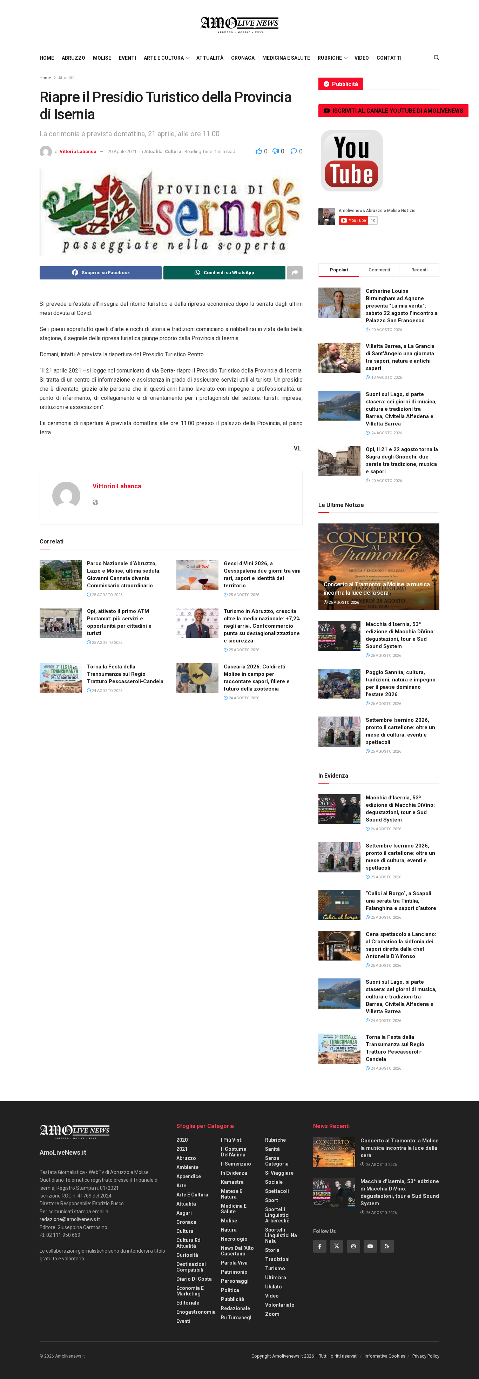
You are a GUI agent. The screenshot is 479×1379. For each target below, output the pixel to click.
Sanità (272, 1149)
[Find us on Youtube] (370, 1246)
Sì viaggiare (279, 1173)
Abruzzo (73, 58)
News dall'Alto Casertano (237, 1250)
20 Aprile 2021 (122, 151)
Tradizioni (277, 1259)
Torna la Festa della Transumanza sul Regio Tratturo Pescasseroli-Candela (125, 674)
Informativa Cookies (385, 1356)
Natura (229, 1230)
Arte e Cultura (164, 58)
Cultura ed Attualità (188, 1243)
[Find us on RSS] (387, 1246)
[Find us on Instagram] (353, 1246)
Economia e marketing (190, 1290)
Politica (230, 1290)
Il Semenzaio (236, 1164)
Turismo (275, 1268)
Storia (272, 1250)
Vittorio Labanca (78, 151)
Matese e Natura (231, 1194)
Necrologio (234, 1239)
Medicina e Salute (286, 58)
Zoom (272, 1314)
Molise (102, 58)
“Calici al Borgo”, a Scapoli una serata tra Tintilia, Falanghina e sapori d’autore (401, 900)
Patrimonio (234, 1272)
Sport (271, 1200)
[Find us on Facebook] (319, 1246)
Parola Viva (234, 1263)
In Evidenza (234, 1173)
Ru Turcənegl (236, 1317)
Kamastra (232, 1182)
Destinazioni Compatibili (191, 1267)
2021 (182, 1149)
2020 (182, 1140)
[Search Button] (436, 58)
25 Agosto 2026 (106, 595)
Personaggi (235, 1281)
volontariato (280, 1305)
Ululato (273, 1286)
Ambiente (187, 1167)
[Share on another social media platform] (295, 272)
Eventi (127, 58)
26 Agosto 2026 (343, 602)
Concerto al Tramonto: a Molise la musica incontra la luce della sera (399, 1148)
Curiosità (187, 1255)
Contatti (389, 58)
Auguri (184, 1213)
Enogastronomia (196, 1312)
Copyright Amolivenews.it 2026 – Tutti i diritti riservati (304, 1356)
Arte (181, 1185)
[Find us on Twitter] (336, 1246)
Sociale (274, 1182)
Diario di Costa (194, 1279)
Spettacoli (277, 1191)
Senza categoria (277, 1161)
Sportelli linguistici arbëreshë (277, 1215)
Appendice (188, 1176)
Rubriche (330, 58)
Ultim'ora (275, 1277)
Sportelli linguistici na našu (281, 1235)
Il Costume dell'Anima (233, 1151)
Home (47, 58)
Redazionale (235, 1308)
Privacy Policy (425, 1356)
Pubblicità (232, 1299)
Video (362, 58)
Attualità (209, 58)
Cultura (173, 151)
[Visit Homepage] (239, 24)
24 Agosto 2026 (106, 690)
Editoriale (187, 1303)
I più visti (232, 1140)
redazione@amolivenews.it (70, 1219)
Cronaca (243, 58)
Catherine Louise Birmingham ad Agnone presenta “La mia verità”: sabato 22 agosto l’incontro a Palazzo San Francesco (402, 306)
